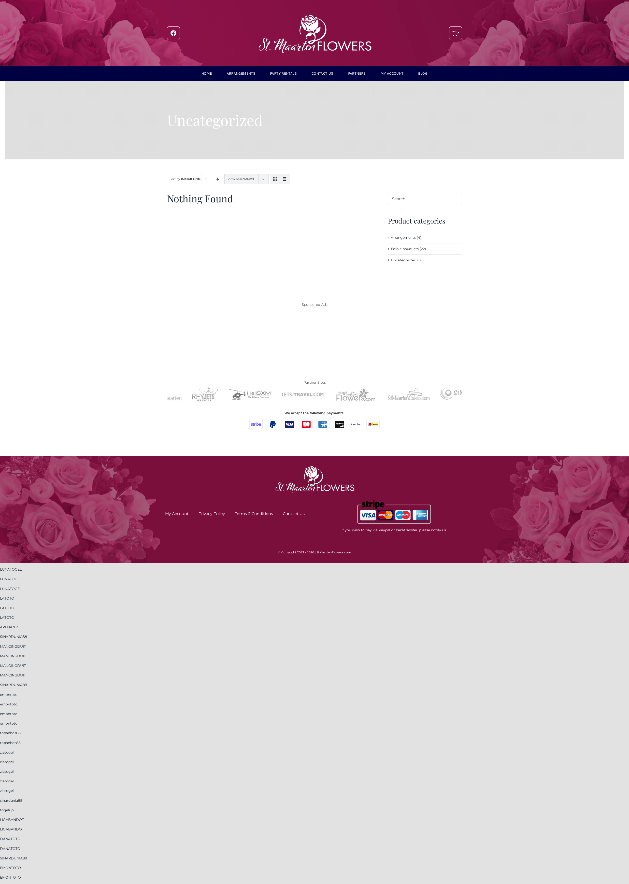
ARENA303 (9, 627)
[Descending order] (218, 179)
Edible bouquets (405, 249)
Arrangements (403, 237)
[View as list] (285, 179)
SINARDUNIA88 (13, 636)
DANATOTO (10, 839)
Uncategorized (403, 260)
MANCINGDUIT (13, 646)
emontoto (8, 694)
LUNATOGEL (11, 569)
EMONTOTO (10, 868)
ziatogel (7, 752)
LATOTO (7, 598)
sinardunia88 (11, 800)
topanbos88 (10, 733)
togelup (7, 810)
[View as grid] (275, 179)
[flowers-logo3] (314, 11)
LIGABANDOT (12, 819)
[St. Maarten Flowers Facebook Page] (173, 33)
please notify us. (433, 530)
